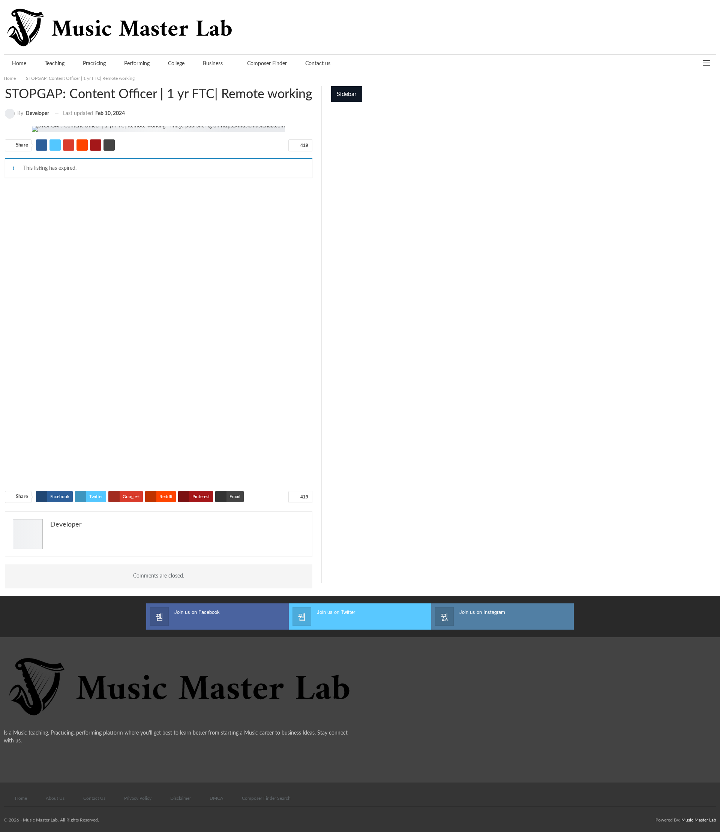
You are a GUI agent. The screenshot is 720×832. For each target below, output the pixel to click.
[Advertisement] (158, 240)
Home (19, 63)
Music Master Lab (698, 820)
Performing (137, 63)
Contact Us (94, 798)
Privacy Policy (138, 798)
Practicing (94, 63)
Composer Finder (267, 63)
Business (213, 63)
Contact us (317, 63)
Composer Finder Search (266, 798)
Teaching (54, 63)
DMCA (216, 798)
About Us (55, 798)
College (176, 63)
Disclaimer (180, 798)
